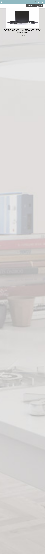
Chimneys (7, 5)
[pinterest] (25, 36)
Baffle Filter (15, 5)
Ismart (11, 5)
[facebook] (20, 36)
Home (3, 5)
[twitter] (22, 36)
